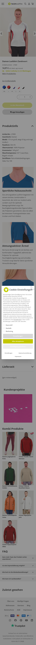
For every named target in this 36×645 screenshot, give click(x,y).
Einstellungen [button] (17, 319)
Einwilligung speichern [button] (18, 346)
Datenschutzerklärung (25, 353)
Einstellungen (8, 353)
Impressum (18, 356)
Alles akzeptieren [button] (18, 341)
